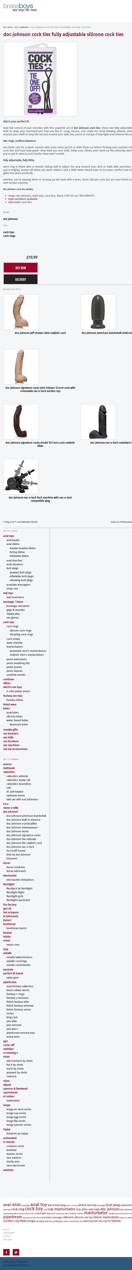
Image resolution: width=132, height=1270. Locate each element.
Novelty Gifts (10, 729)
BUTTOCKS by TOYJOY (17, 1133)
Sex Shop (7, 27)
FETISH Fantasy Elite (17, 1001)
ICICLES (10, 1013)
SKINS (6, 1080)
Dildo (78, 1209)
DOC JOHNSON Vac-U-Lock (20, 846)
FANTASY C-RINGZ (15, 994)
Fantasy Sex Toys (13, 695)
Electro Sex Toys (12, 687)
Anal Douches (14, 560)
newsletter (8, 1232)
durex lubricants (16, 871)
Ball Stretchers (15, 597)
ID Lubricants (10, 916)
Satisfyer (8, 1048)
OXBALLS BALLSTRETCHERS (19, 957)
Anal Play (26, 1205)
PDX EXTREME (14, 1025)
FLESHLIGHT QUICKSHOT (18, 900)
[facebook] (6, 1253)
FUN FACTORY (9, 904)
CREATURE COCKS (15, 1146)
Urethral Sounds (15, 674)
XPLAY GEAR (12, 977)
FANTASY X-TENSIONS (17, 997)
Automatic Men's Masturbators (28, 650)
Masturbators (14, 646)
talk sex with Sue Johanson (22, 799)
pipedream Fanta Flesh (32, 1218)
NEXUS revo (12, 944)
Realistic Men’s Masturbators (27, 654)
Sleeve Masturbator (106, 1217)
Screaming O (10, 1052)
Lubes (6, 708)
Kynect (7, 920)
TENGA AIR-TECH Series (18, 1109)
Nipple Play (13, 613)
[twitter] (16, 1253)
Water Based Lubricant (73, 1221)
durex (6, 863)
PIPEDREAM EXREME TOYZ (20, 1032)
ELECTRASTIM (10, 875)
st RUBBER (8, 1096)
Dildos (6, 683)
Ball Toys (8, 593)
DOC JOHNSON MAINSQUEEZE (22, 827)
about (6, 1229)
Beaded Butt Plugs (21, 572)
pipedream (9, 982)
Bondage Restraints (17, 606)
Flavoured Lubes (19, 724)
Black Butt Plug (57, 1205)
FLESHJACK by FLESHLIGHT (19, 888)
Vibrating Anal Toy (44, 1221)
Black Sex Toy (88, 1205)
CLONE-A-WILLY (10, 807)
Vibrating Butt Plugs (21, 580)
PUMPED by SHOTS (16, 1072)
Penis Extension (122, 1213)
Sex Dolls (8, 737)
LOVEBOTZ (11, 1150)
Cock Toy (34, 1209)
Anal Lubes (12, 712)
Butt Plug (113, 1205)
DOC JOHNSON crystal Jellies (21, 823)
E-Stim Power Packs (18, 691)
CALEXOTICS (9, 771)
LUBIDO (7, 936)
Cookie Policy (22, 1262)
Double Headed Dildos (23, 548)
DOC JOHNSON (21, 27)
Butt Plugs (12, 568)
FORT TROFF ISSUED (15, 850)
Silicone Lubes (14, 716)
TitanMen (11, 858)
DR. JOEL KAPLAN (14, 791)
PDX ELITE (11, 1021)
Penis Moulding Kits (18, 663)
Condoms (8, 679)
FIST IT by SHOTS (14, 1064)
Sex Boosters (11, 733)
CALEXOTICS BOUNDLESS (18, 783)
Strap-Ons (12, 588)
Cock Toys (8, 232)
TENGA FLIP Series (16, 1120)
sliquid (7, 1084)
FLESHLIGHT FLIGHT (15, 892)
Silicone (68, 1217)
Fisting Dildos (17, 552)
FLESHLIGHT (8, 884)
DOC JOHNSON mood (17, 831)
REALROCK (11, 1076)
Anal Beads (13, 540)
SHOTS (6, 1056)
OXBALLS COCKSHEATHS (18, 965)
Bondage (101, 1205)
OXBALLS (7, 953)
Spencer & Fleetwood (15, 1088)
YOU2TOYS (8, 1170)
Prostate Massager (52, 1217)
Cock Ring (17, 1209)
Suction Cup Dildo (15, 1221)
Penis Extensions (16, 659)
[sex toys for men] (20, 5)
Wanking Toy (57, 1221)
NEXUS (6, 940)
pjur (5, 1041)
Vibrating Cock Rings (21, 634)
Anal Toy (38, 1204)
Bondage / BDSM (13, 601)
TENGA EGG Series (16, 1117)
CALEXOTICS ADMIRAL (17, 776)
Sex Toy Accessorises (15, 749)
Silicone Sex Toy (83, 1217)
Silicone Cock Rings (21, 630)
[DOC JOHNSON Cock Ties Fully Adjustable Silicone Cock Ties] (40, 78)
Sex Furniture (11, 741)
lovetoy (7, 932)
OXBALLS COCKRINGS (16, 961)
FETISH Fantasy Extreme (20, 1005)
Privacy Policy (9, 1262)
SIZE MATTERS (13, 1157)
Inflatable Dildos (19, 556)
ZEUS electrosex (15, 1165)
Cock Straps (13, 638)
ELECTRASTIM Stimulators (20, 879)
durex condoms (15, 867)
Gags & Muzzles (15, 609)
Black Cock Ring (72, 1205)
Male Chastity (14, 642)
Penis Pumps (14, 667)
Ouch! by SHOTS (15, 1068)
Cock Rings (9, 235)
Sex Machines (11, 745)
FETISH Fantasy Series (18, 1009)
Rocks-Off (8, 1045)
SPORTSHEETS (10, 1092)
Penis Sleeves (14, 670)
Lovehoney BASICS (16, 928)
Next (80, 78)
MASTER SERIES (14, 1153)
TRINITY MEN (13, 1161)
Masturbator (96, 1212)
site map (7, 1239)
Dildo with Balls (91, 1209)
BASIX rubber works (17, 990)
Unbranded (10, 1138)
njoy (5, 949)
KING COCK (12, 1017)
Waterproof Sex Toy (95, 1221)
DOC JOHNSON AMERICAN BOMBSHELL (26, 815)
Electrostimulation (11, 1213)
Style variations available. (23, 198)
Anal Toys (8, 536)
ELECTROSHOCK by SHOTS (19, 1060)
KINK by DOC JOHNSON (18, 854)
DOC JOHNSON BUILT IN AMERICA (23, 819)
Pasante (8, 969)
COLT (8, 787)
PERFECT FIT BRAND (13, 973)
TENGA (6, 1105)
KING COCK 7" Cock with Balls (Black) (21, 522)
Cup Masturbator (61, 1209)
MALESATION (13, 1100)
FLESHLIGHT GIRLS (14, 896)
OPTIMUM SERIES (15, 795)
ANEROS (7, 764)
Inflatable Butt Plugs (22, 576)
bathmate (9, 768)
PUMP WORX (13, 1036)
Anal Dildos (12, 544)
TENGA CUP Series (16, 1113)
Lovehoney (9, 924)
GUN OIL (7, 908)
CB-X (5, 803)
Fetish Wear (10, 704)
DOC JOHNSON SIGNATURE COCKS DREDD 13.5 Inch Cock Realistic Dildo (40, 444)
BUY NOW (20, 268)
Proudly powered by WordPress (16, 1265)
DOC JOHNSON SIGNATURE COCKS (23, 835)
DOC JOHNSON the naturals (21, 839)
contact (7, 1236)
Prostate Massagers (18, 584)
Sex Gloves (12, 617)
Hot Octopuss (11, 912)
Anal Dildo (12, 1204)
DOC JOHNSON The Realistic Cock (24, 843)
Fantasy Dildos (14, 700)
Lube (67, 1214)
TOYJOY (6, 1129)
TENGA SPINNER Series (18, 1124)
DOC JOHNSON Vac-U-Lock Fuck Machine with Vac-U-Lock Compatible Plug (40, 499)
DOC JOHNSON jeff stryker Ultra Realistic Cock (40, 332)
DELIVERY (20, 279)
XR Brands (9, 1141)
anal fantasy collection (19, 986)
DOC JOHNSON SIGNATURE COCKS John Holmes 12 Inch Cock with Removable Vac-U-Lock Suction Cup (40, 389)
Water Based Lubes (17, 720)
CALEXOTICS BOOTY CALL (18, 780)
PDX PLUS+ (12, 1028)
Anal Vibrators (14, 564)
